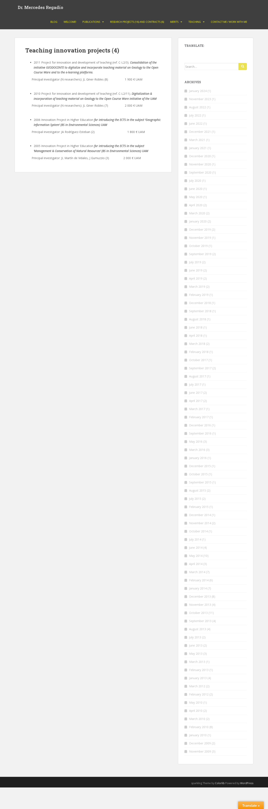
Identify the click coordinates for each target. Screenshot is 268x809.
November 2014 (200, 523)
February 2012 (199, 694)
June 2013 (195, 645)
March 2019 (197, 287)
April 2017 (195, 401)
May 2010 (195, 702)
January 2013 (198, 678)
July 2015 (195, 499)
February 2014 (199, 580)
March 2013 (197, 662)
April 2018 (195, 335)
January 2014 (198, 588)
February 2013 (199, 670)
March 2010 (197, 719)
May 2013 (195, 654)
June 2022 (195, 123)
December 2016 (200, 425)
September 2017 (200, 368)
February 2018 (199, 352)
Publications (91, 22)
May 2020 (195, 197)
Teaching (194, 22)
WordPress (246, 783)
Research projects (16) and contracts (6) (137, 22)
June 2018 (195, 327)
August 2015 (197, 490)
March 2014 (197, 572)
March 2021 (197, 140)
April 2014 (195, 564)
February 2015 (199, 507)
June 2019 (195, 270)
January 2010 (198, 735)
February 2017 (199, 417)
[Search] (242, 66)
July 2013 (195, 637)
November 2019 (200, 238)
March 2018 (197, 344)
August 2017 (197, 376)
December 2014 (200, 515)
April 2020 (195, 205)
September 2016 (200, 433)
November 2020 (200, 164)
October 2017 (198, 360)
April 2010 (195, 711)
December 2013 (200, 596)
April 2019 (195, 278)
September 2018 (200, 311)
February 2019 (199, 295)
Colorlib (220, 783)
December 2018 (200, 303)
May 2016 (195, 441)
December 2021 (200, 132)
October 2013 (198, 613)
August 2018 (197, 319)
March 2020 (197, 213)
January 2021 (198, 148)
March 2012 (197, 686)
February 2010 (199, 727)
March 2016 (197, 450)
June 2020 (195, 189)
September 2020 (200, 172)
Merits (174, 22)
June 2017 (195, 393)
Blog (53, 22)
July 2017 (195, 384)
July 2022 (195, 115)
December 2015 (200, 466)
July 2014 (195, 539)
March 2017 (197, 409)
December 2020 (200, 156)
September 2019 (200, 254)
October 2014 (198, 531)
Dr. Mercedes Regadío (40, 7)
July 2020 (195, 181)
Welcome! (70, 22)
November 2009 (200, 751)
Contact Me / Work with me (229, 22)
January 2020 (198, 221)
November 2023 (200, 99)
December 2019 (200, 229)
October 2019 (198, 246)
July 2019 (195, 262)
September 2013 (200, 621)
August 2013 (197, 629)
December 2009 (200, 743)
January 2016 (198, 458)
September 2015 (200, 482)
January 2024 (198, 91)
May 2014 (195, 556)
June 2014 (195, 548)
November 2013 (200, 605)
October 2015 (198, 474)
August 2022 (197, 107)
